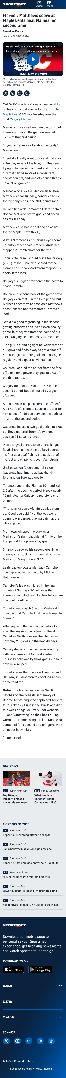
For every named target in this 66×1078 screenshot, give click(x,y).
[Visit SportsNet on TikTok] (51, 1041)
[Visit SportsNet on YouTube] (17, 1040)
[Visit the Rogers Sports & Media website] (19, 1061)
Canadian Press (13, 31)
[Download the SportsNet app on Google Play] (40, 969)
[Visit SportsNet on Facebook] (28, 1040)
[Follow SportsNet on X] (6, 1040)
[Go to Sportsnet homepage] (14, 5)
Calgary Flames (21, 119)
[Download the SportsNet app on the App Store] (13, 969)
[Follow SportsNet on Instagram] (40, 1040)
